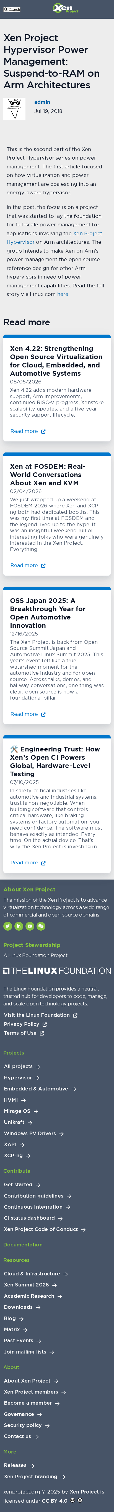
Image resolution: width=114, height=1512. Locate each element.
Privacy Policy (22, 1024)
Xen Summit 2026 (26, 1285)
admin (42, 102)
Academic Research (29, 1296)
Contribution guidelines (33, 1196)
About (11, 1367)
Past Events (18, 1341)
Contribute (16, 1171)
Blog (10, 1318)
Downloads (18, 1307)
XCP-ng (13, 1156)
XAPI (10, 1145)
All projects (18, 1066)
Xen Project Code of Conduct (41, 1229)
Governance (19, 1414)
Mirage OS (17, 1111)
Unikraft (14, 1122)
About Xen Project (27, 1381)
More (9, 1452)
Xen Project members (31, 1392)
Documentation (23, 1244)
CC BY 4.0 (55, 1501)
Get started (18, 1185)
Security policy (23, 1425)
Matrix (12, 1329)
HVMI (11, 1100)
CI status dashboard (29, 1218)
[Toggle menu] (11, 9)
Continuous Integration (33, 1207)
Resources (16, 1260)
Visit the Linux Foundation (37, 1015)
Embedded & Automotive (36, 1089)
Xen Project (84, 1492)
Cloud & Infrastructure (32, 1274)
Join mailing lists (25, 1352)
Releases (15, 1465)
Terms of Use (21, 1033)
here (63, 294)
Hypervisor (18, 1078)
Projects (13, 1053)
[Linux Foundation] (57, 972)
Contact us (17, 1436)
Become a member (28, 1403)
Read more (25, 431)
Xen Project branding (31, 1477)
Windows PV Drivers (30, 1133)
